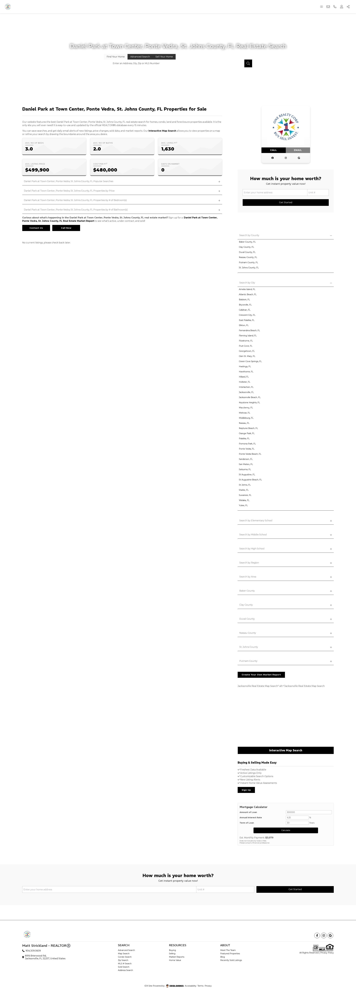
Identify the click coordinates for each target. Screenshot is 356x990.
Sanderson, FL (246, 459)
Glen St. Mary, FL (247, 356)
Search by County (249, 235)
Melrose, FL (244, 413)
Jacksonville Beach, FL (250, 397)
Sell (164, 56)
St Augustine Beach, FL (250, 479)
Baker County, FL (247, 242)
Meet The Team (228, 950)
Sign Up (246, 790)
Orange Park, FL (247, 433)
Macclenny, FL (246, 407)
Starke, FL (244, 490)
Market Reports (176, 957)
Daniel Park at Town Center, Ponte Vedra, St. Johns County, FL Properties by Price (69, 190)
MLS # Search (125, 963)
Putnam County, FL (248, 262)
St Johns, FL (245, 485)
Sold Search (123, 967)
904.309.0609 (33, 950)
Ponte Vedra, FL (246, 449)
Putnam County (248, 661)
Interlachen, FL (246, 387)
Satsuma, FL (245, 469)
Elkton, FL (244, 325)
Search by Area (247, 576)
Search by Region (249, 562)
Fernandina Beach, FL (249, 330)
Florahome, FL (246, 341)
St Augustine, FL (247, 474)
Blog (222, 957)
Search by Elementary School (255, 520)
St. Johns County (248, 647)
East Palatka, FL (246, 320)
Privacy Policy (327, 952)
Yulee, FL (243, 505)
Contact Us (36, 228)
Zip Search (123, 960)
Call (273, 150)
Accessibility (190, 986)
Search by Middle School (253, 534)
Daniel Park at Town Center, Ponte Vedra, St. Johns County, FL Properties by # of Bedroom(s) (75, 200)
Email (298, 150)
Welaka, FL (244, 500)
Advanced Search (126, 950)
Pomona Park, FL (247, 443)
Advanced (140, 56)
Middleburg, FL (246, 418)
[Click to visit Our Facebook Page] (272, 158)
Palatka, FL (244, 438)
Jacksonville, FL (246, 392)
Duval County (247, 619)
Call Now (66, 228)
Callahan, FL (244, 310)
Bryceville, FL (245, 304)
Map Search (123, 953)
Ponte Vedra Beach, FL (250, 454)
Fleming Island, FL (248, 335)
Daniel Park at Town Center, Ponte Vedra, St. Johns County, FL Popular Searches (68, 181)
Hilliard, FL (244, 377)
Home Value (175, 960)
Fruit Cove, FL (245, 346)
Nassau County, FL (248, 257)
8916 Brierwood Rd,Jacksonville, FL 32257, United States (45, 957)
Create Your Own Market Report (261, 674)
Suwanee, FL (245, 495)
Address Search (125, 970)
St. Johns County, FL (249, 267)
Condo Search (125, 957)
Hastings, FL (245, 366)
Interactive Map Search (162, 130)
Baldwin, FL (244, 299)
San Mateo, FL (246, 464)
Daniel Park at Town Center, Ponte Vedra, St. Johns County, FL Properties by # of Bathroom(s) (76, 209)
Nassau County (247, 633)
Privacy (208, 986)
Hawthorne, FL (246, 371)
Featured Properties (230, 953)
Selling (172, 953)
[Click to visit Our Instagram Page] (286, 158)
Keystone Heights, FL (249, 402)
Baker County (247, 590)
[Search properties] (248, 63)
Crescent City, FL (247, 315)
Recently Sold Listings (231, 960)
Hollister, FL (244, 382)
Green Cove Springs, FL (250, 361)
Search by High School (251, 548)
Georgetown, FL (247, 351)
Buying (172, 950)
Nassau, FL (244, 423)
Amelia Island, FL (247, 289)
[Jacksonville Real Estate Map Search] (286, 719)
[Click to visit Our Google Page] (299, 158)
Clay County (246, 604)
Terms (200, 986)
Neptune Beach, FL (248, 428)
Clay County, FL (246, 247)
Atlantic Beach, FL (248, 294)
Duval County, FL (247, 252)
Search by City (247, 282)
